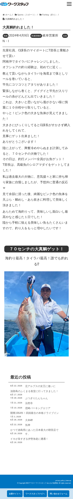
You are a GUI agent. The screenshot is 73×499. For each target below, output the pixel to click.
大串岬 (29, 420)
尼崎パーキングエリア (37, 408)
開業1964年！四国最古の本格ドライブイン (34, 413)
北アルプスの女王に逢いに (40, 386)
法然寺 (29, 403)
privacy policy (60, 480)
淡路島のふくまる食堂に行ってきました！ (34, 391)
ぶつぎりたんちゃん (36, 398)
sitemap (68, 480)
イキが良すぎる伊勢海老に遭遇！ (29, 438)
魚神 (27, 424)
